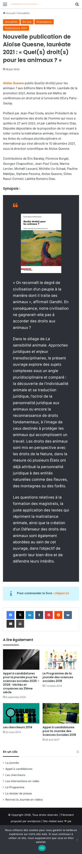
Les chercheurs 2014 (17, 727)
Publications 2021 (16, 28)
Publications (44, 21)
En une (27, 21)
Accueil (10, 13)
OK (42, 848)
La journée (12, 762)
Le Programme (14, 787)
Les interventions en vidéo (22, 781)
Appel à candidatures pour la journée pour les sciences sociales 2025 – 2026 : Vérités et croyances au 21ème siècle (21, 682)
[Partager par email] (11, 624)
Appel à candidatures (18, 768)
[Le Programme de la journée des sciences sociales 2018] (61, 659)
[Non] (77, 840)
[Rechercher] (77, 5)
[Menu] (5, 5)
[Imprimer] (20, 624)
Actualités (23, 13)
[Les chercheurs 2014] (21, 713)
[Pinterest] (49, 615)
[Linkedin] (30, 615)
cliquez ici (62, 593)
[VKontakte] (68, 615)
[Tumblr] (39, 615)
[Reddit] (58, 615)
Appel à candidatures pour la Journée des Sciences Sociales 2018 (59, 731)
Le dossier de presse (18, 793)
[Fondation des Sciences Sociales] (26, 4)
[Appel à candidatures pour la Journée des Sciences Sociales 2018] (61, 713)
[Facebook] (11, 615)
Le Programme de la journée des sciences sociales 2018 (58, 677)
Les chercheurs (15, 775)
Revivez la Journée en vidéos (24, 799)
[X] (20, 615)
